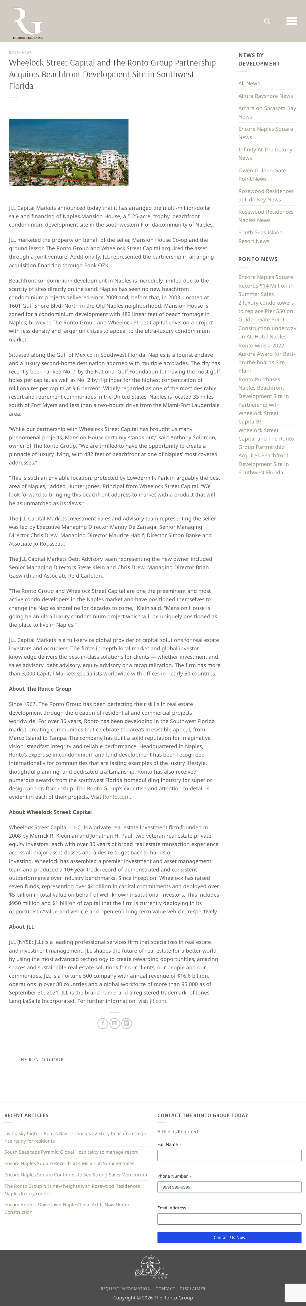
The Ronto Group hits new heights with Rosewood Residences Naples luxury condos (72, 1190)
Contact (165, 1288)
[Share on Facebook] (102, 1023)
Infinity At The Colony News (265, 153)
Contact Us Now (229, 1237)
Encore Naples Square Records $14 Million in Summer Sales (266, 285)
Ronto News (20, 52)
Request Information (126, 1288)
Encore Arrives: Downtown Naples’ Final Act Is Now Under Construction (66, 1208)
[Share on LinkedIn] (126, 1023)
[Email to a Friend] (114, 1023)
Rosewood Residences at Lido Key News (265, 195)
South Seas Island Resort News (260, 236)
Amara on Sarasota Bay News (267, 112)
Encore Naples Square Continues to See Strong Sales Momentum (75, 1174)
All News (249, 83)
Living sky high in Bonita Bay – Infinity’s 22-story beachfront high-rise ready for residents (76, 1137)
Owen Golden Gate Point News (262, 174)
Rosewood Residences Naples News (265, 216)
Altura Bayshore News (265, 95)
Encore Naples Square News (265, 133)
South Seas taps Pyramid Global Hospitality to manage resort (71, 1152)
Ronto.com (116, 796)
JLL (12, 207)
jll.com (158, 1000)
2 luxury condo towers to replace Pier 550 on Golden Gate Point (266, 311)
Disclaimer (192, 1288)
